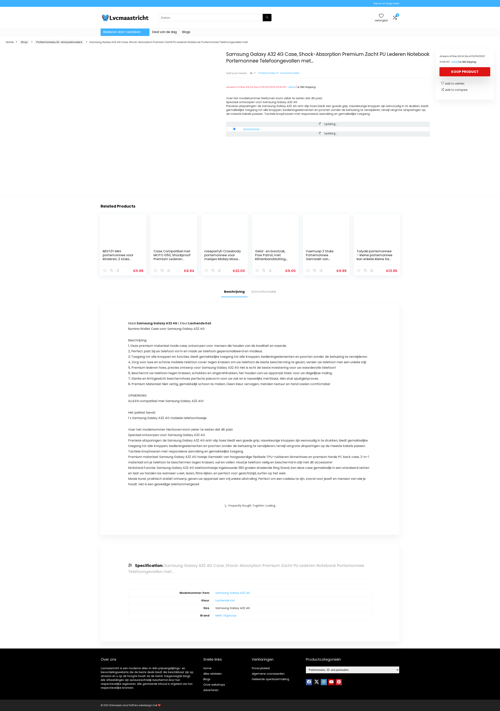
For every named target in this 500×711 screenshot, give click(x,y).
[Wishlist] (381, 16)
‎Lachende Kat (225, 600)
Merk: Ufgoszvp (226, 615)
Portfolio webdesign (140, 705)
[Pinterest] (339, 682)
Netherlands (251, 129)
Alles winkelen (212, 674)
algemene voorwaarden (268, 674)
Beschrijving (234, 291)
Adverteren (211, 690)
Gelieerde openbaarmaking (270, 679)
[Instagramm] (324, 682)
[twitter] (316, 682)
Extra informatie (263, 291)
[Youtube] (331, 682)
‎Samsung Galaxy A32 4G (232, 593)
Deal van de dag (164, 32)
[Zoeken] (267, 17)
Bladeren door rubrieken (122, 32)
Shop (24, 42)
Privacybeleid (261, 668)
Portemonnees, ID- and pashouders (59, 42)
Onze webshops (214, 685)
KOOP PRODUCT (465, 71)
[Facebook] (309, 682)
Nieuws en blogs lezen (386, 3)
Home (10, 42)
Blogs (186, 32)
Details (292, 87)
